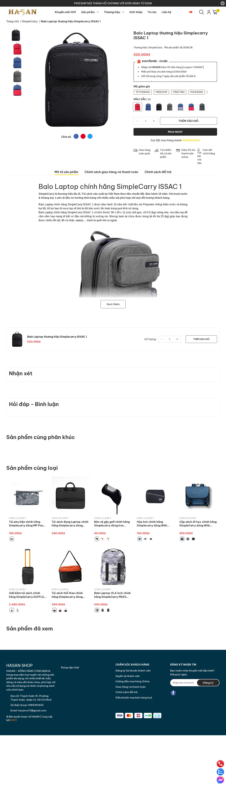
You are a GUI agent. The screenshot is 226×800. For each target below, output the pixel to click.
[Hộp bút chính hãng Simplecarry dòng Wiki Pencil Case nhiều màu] (156, 495)
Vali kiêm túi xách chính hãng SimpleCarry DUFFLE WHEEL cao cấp (26, 595)
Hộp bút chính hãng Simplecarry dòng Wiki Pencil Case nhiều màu (152, 523)
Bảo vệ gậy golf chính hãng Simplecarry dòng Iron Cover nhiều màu (112, 523)
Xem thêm (113, 304)
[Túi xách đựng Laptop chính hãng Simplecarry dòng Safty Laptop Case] (70, 495)
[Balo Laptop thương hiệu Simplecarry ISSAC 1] (76, 79)
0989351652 (191, 140)
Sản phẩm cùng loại (32, 468)
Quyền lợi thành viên (127, 676)
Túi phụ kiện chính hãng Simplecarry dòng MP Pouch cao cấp (27, 523)
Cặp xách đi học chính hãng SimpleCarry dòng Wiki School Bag (198, 523)
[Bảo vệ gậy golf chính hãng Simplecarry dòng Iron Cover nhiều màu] (113, 495)
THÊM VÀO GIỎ (188, 121)
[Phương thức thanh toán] (138, 715)
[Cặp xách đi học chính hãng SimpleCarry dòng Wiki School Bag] (198, 495)
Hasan (35, 716)
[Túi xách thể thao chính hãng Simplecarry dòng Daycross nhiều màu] (70, 567)
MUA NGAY (175, 131)
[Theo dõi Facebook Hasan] (173, 693)
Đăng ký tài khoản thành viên (133, 670)
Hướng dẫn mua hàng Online (132, 681)
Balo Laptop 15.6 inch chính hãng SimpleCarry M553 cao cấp (112, 595)
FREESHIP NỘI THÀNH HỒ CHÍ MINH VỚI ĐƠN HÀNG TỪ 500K (113, 3)
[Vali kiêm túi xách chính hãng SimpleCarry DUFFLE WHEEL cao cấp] (28, 567)
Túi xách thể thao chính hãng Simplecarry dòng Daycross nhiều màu (67, 595)
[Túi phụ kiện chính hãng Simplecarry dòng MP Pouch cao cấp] (28, 495)
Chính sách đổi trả (126, 692)
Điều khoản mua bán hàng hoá (133, 697)
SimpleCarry (155, 47)
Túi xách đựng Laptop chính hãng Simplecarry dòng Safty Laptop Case (70, 523)
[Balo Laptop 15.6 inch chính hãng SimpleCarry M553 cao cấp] (113, 567)
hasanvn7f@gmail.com (32, 710)
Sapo (13, 720)
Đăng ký (208, 682)
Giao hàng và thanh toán (130, 686)
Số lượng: (150, 339)
